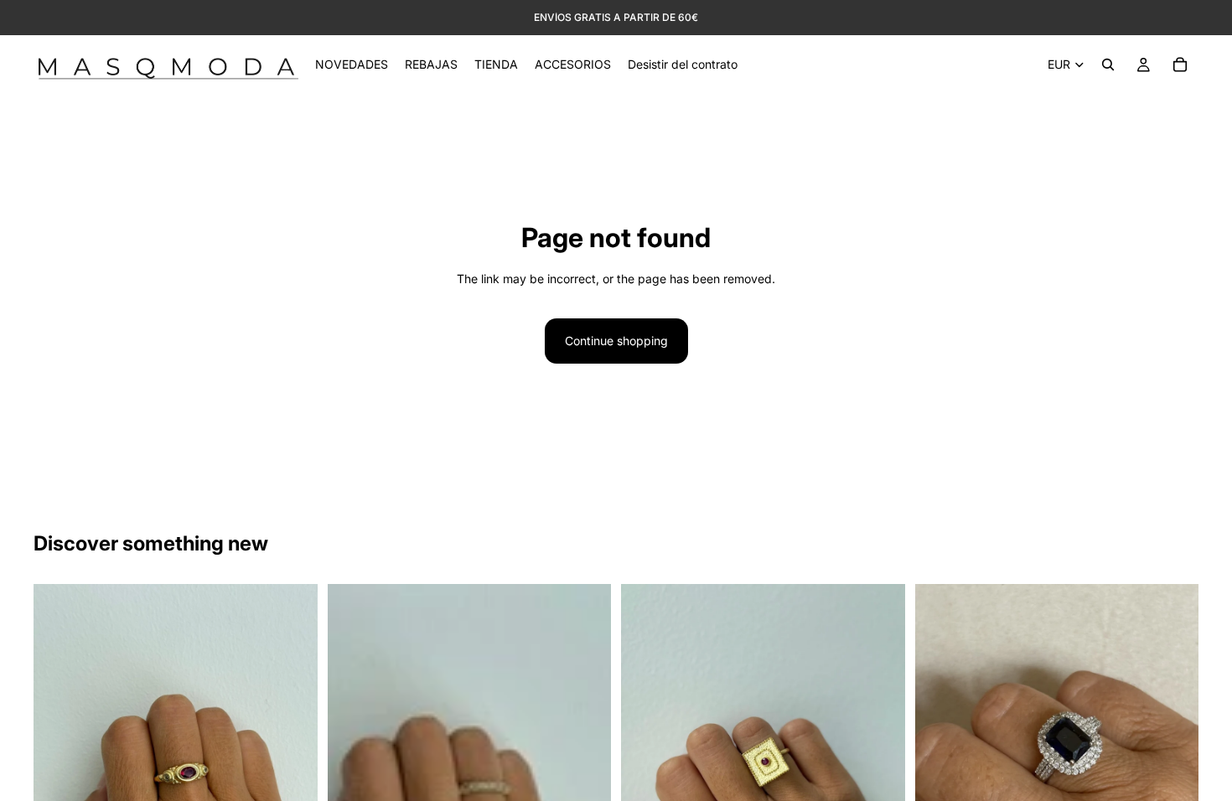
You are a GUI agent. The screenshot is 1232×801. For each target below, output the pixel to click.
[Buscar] (1108, 64)
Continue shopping (616, 340)
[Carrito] (1180, 64)
